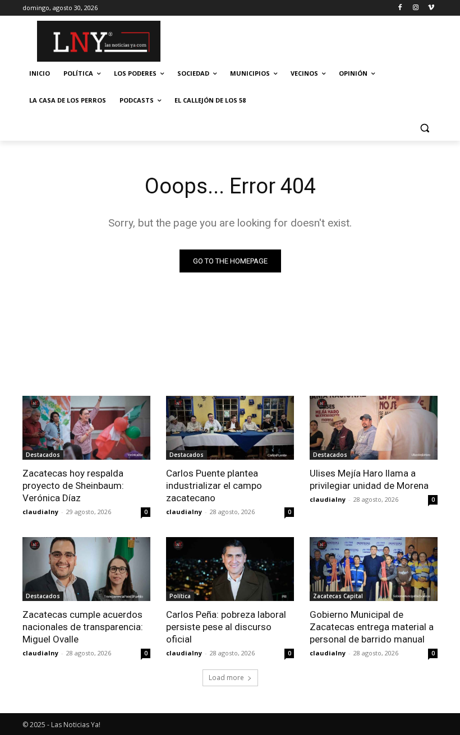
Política (180, 596)
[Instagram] (415, 8)
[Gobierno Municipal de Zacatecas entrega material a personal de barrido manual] (374, 569)
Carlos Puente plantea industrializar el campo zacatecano (214, 485)
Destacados (43, 455)
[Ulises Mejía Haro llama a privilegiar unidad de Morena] (374, 428)
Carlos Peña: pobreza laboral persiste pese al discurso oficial (226, 627)
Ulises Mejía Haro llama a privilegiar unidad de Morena (369, 479)
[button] (424, 127)
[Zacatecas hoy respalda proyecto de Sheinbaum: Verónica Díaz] (86, 428)
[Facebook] (400, 8)
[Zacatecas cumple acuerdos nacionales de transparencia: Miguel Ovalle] (86, 569)
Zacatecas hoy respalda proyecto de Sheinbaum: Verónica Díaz (73, 485)
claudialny (40, 511)
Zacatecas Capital (338, 596)
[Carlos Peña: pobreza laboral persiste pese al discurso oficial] (230, 569)
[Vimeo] (431, 8)
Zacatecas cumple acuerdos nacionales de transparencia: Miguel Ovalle (82, 627)
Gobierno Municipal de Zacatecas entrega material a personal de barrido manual (372, 627)
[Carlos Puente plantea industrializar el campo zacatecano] (230, 428)
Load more (226, 677)
